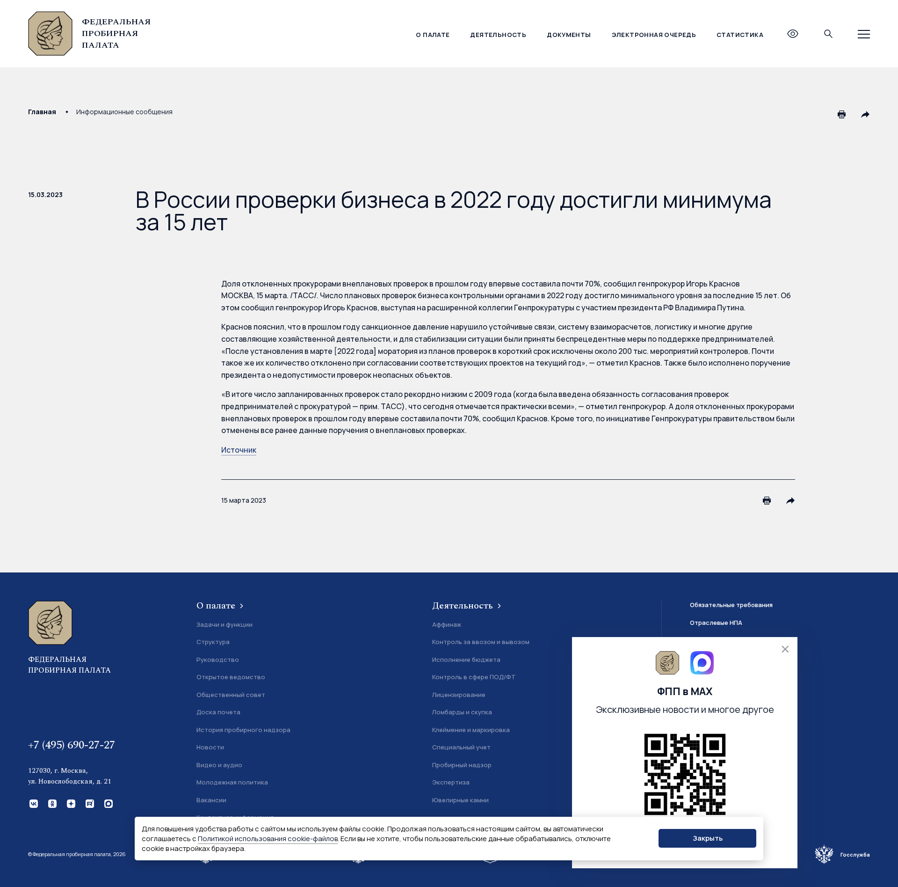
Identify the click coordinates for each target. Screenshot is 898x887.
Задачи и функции (224, 624)
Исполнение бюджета (466, 659)
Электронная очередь (654, 34)
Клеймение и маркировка (471, 730)
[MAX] (107, 802)
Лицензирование (458, 694)
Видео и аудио (219, 765)
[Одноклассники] (51, 802)
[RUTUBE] (89, 802)
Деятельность (498, 34)
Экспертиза (451, 782)
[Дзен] (70, 802)
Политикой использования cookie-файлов (268, 838)
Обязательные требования (731, 605)
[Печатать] (842, 114)
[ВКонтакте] (32, 802)
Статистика (740, 34)
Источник (238, 450)
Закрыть (708, 838)
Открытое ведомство (230, 677)
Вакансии (211, 800)
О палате (432, 34)
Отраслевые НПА (716, 622)
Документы (569, 34)
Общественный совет (230, 694)
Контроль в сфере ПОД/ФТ (474, 677)
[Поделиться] (865, 114)
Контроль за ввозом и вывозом (480, 642)
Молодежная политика (232, 782)
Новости (210, 747)
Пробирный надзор (462, 765)
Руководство (217, 659)
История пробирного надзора (243, 730)
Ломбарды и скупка (462, 712)
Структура (213, 642)
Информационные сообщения (124, 111)
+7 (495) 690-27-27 (71, 745)
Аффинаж (446, 624)
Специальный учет (461, 747)
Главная (42, 111)
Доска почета (218, 712)
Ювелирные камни (460, 800)
